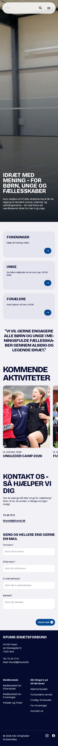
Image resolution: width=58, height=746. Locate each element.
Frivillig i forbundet (40, 700)
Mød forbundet (39, 689)
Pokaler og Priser (12, 702)
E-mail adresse (12, 578)
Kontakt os (36, 711)
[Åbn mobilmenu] (49, 8)
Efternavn (9, 561)
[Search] (40, 8)
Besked (7, 595)
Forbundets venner (41, 694)
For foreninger (38, 705)
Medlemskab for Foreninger (12, 696)
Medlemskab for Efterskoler (12, 687)
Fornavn (8, 544)
